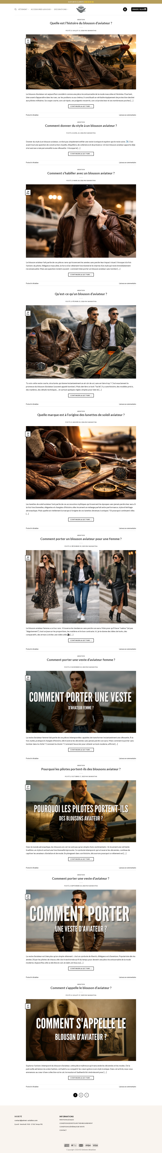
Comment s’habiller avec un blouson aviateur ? (81, 173)
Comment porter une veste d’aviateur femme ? (81, 660)
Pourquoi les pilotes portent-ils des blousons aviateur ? (81, 769)
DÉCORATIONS (60, 9)
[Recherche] (15, 9)
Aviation (81, 19)
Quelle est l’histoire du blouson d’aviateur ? (81, 23)
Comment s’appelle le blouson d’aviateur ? (81, 988)
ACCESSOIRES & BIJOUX (41, 9)
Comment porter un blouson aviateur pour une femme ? (81, 539)
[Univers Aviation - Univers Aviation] (81, 9)
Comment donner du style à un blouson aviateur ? (81, 125)
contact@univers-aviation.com (26, 1120)
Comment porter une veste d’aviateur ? (81, 878)
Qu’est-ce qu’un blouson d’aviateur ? (81, 294)
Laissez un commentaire (127, 115)
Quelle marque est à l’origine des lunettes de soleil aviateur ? (81, 415)
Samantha (92, 30)
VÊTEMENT (22, 9)
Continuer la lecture (81, 106)
